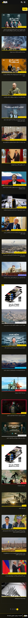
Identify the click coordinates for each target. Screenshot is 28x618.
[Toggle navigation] (24, 2)
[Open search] (21, 2)
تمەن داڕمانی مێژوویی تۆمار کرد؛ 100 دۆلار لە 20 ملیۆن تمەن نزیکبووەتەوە (11, 615)
